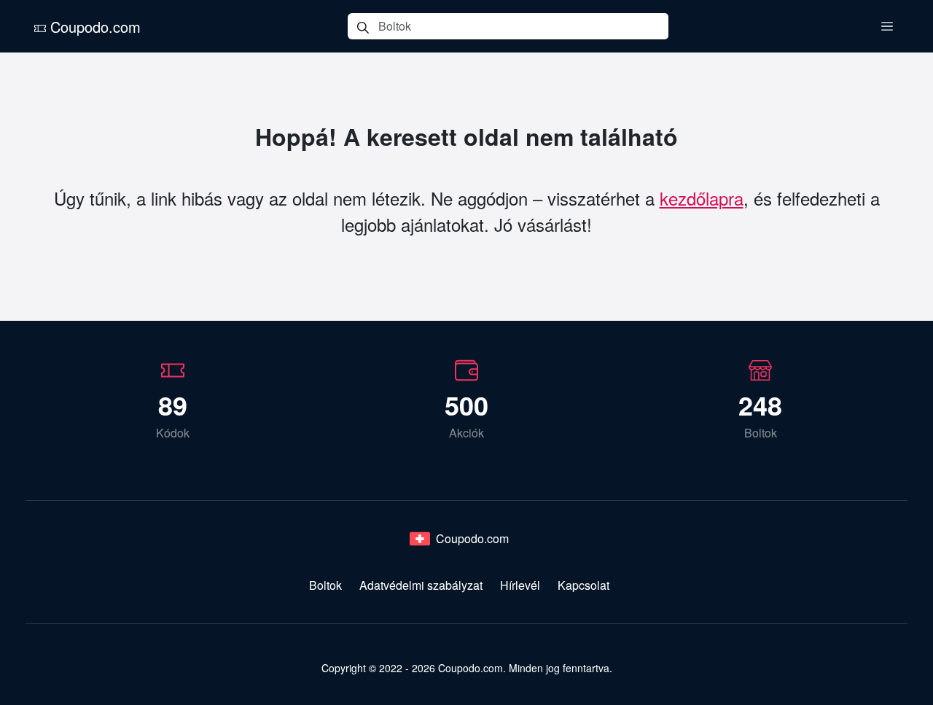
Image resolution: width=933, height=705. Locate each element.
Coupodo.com (93, 26)
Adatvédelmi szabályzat (421, 585)
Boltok (325, 585)
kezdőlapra (701, 198)
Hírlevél (520, 585)
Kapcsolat (583, 585)
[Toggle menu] (887, 26)
